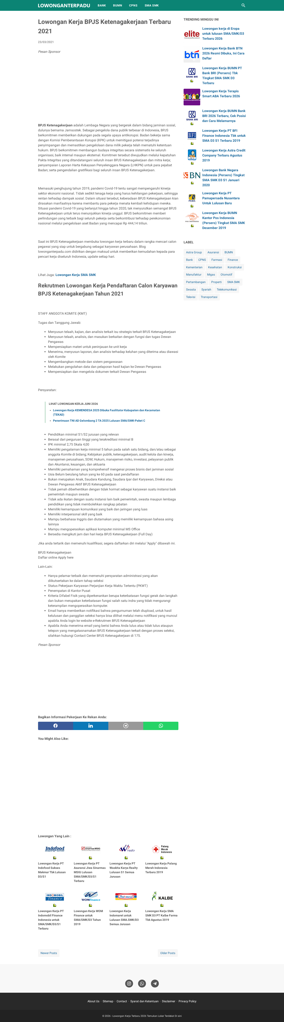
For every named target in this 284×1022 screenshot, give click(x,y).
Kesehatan (215, 267)
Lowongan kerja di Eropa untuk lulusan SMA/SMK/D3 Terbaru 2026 (223, 34)
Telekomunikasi (227, 289)
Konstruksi (235, 267)
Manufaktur (193, 274)
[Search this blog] (243, 5)
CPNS (133, 5)
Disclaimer (168, 1001)
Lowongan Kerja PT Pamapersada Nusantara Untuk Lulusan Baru (221, 198)
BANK (102, 5)
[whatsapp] (160, 726)
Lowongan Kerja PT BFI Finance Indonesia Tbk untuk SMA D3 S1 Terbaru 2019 (224, 136)
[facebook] (55, 726)
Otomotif (226, 274)
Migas (211, 274)
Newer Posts (49, 953)
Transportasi (209, 297)
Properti (216, 282)
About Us (93, 1001)
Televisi (190, 297)
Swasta (191, 289)
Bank (189, 259)
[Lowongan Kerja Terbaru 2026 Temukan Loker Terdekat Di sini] (64, 5)
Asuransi (213, 252)
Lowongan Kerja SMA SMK (76, 275)
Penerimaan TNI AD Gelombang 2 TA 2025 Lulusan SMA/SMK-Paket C (99, 420)
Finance (233, 259)
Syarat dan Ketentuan (144, 1001)
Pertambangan (196, 282)
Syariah (206, 289)
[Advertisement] (108, 89)
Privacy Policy (187, 1001)
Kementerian (194, 267)
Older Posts (167, 953)
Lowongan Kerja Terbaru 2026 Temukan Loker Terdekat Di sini (147, 1016)
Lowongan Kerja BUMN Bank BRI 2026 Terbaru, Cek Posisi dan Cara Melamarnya (224, 116)
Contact (122, 1001)
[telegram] (125, 726)
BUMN (117, 5)
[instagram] (129, 984)
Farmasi (216, 259)
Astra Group (194, 252)
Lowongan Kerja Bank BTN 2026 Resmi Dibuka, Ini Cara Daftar (223, 53)
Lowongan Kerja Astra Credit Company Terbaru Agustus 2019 (223, 155)
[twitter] (90, 726)
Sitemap (108, 1001)
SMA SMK (152, 5)
